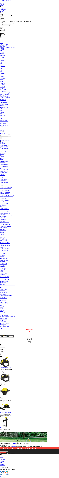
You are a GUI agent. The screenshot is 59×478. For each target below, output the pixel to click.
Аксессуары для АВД (3, 198)
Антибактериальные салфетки (4, 299)
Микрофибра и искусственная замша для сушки (6, 228)
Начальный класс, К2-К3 (3, 143)
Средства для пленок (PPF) (3, 216)
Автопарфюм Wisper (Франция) (4, 267)
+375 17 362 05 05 (2, 4)
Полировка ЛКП (2, 255)
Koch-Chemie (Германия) (3, 239)
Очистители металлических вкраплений (5, 207)
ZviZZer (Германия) (2, 270)
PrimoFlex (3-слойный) (3, 321)
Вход (1, 16)
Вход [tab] (0, 12)
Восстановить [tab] (2, 13)
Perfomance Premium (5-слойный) (4, 322)
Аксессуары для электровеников (4, 193)
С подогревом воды (2, 156)
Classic (1, 155)
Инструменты (2, 254)
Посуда (1, 288)
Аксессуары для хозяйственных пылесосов (6, 187)
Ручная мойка (2, 206)
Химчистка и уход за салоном (4, 241)
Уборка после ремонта (3, 294)
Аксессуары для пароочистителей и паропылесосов (7, 201)
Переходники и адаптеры (3, 151)
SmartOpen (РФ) (2, 265)
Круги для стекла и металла (4, 278)
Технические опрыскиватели (4, 309)
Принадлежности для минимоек (4, 145)
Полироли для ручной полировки (4, 217)
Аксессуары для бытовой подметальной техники (6, 196)
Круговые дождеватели (3, 324)
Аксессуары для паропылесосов (4, 190)
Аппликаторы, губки (3, 230)
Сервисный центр (2, 133)
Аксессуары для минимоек (3, 186)
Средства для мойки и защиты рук (4, 242)
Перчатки (1, 235)
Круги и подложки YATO (3, 282)
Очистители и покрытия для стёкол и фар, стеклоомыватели (8, 210)
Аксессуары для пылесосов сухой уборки (5, 188)
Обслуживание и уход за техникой (4, 302)
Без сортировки (2, 347)
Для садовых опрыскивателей (4, 315)
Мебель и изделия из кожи (3, 292)
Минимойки (1, 142)
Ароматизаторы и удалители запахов (5, 224)
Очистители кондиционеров (4, 223)
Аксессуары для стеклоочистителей (5, 192)
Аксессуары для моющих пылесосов (5, 189)
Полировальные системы (3, 458)
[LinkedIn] (3, 471)
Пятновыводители (2, 221)
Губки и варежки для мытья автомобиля (5, 226)
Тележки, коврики (2, 284)
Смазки (1, 236)
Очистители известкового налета (4, 209)
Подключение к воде (3, 150)
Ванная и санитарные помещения (4, 286)
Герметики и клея (2, 237)
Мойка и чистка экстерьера (3, 240)
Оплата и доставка (2, 463)
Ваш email (1, 14)
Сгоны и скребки (2, 229)
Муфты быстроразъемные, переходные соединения (7, 168)
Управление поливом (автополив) (4, 326)
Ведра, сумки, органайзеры (3, 227)
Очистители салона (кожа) (3, 252)
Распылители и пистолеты (3, 318)
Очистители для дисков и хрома (4, 211)
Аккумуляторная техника (3, 180)
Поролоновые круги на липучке (4, 275)
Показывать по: (2, 352)
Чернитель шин (2, 249)
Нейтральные (2, 310)
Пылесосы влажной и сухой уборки (5, 181)
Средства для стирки (3, 300)
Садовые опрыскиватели (3, 304)
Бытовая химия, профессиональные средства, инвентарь (7, 285)
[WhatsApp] (7, 471)
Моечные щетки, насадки (3, 165)
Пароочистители (2, 176)
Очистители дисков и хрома (4, 260)
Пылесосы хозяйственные (3, 172)
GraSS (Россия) (2, 256)
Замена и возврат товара (3, 132)
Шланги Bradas (2, 320)
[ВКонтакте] (0, 471)
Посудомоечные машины (3, 289)
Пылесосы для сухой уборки (4, 182)
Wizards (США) (2, 271)
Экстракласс (1, 159)
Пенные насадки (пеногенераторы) (5, 166)
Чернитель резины (2, 261)
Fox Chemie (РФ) (2, 269)
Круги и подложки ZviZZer (4, 281)
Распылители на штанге (3, 319)
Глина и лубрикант (2, 253)
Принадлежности (2, 160)
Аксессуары (1, 185)
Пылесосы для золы (2, 178)
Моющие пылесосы (2, 183)
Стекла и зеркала (2, 290)
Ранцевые (1, 307)
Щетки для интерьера (3, 231)
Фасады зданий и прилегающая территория (6, 295)
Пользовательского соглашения (11, 453)
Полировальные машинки (3, 273)
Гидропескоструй (2, 167)
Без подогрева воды (2, 152)
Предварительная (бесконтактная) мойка (5, 245)
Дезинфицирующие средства (4, 301)
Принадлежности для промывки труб (5, 148)
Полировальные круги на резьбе (4, 276)
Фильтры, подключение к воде (4, 169)
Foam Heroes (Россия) (3, 268)
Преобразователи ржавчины (4, 208)
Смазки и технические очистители (5, 243)
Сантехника (1, 287)
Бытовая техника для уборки (4, 171)
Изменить (1, 27)
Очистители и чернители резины (4, 212)
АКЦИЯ (1, 328)
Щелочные (1, 311)
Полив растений (2, 461)
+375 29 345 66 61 (2, 3)
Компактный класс (2, 153)
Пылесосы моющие (2, 175)
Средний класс (2, 154)
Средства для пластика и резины (4, 222)
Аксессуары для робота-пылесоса (4, 194)
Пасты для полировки (3, 274)
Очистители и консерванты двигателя (5, 213)
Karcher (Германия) (2, 266)
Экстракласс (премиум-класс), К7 (4, 144)
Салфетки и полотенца (3, 296)
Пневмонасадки (2, 234)
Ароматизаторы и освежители (4, 303)
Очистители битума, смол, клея (4, 248)
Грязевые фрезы (2, 163)
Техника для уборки (2, 456)
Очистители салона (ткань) (3, 263)
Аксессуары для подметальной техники (5, 202)
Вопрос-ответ (2, 127)
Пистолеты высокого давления (4, 146)
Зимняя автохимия (2, 218)
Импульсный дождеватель (3, 325)
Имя (0, 25)
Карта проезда (2, 130)
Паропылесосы (2, 174)
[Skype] (6, 471)
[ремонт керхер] (29, 336)
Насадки (1, 149)
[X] (2, 471)
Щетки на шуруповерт (3, 233)
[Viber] (4, 471)
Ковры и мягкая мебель (3, 291)
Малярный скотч (2, 283)
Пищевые (1, 313)
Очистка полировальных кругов (4, 279)
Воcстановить (2, 18)
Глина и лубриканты (3, 214)
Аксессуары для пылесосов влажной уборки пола (7, 195)
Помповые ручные (2, 306)
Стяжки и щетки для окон (3, 298)
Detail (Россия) (2, 244)
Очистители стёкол (2, 247)
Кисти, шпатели (2, 232)
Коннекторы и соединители (4, 317)
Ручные (1, 305)
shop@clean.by (1, 5)
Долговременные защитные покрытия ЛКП (6, 215)
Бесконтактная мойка (3, 205)
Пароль (1, 15)
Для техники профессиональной (4, 197)
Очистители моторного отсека (4, 250)
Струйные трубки (2, 162)
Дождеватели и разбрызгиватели (4, 323)
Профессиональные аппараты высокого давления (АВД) (7, 455)
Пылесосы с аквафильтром (3, 173)
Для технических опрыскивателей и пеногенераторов (7, 316)
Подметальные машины (3, 179)
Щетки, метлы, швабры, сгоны (4, 297)
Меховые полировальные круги (4, 277)
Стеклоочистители (2, 177)
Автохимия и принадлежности (4, 203)
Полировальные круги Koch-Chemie (5, 280)
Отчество (1, 26)
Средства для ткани (2, 220)
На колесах (1, 308)
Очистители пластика (3, 251)
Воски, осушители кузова (3, 246)
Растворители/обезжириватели (4, 312)
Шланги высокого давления (4, 147)
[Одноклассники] (1, 471)
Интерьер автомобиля (3, 219)
